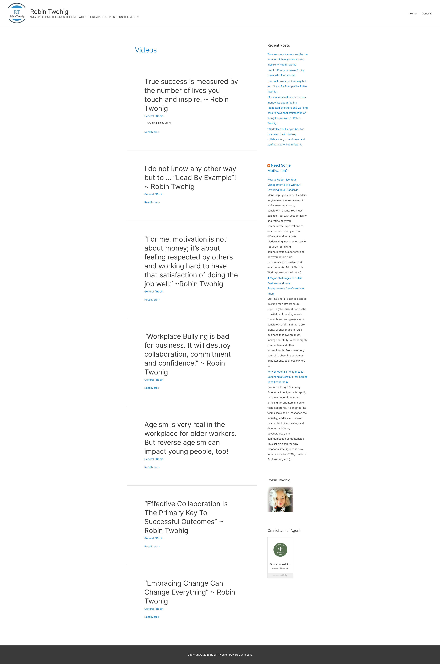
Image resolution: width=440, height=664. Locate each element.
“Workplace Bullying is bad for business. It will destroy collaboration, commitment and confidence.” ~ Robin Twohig (187, 354)
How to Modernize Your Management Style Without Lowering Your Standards (283, 185)
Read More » (152, 132)
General (426, 13)
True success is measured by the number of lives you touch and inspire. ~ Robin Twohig (287, 59)
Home (413, 13)
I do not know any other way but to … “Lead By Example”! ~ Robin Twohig (190, 177)
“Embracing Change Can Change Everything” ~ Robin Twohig (189, 592)
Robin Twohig (49, 11)
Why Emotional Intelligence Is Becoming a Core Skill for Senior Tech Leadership (287, 377)
